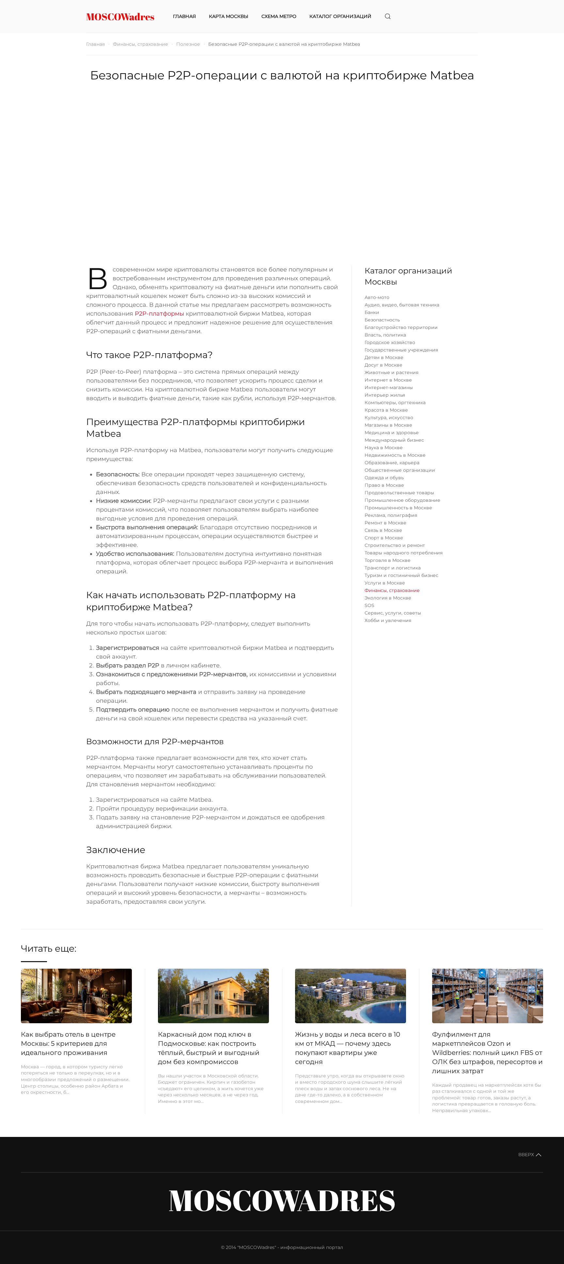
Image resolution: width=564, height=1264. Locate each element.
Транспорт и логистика (393, 568)
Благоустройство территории (401, 327)
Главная (184, 16)
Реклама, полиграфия (391, 515)
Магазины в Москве (388, 425)
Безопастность (382, 320)
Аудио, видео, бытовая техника (402, 305)
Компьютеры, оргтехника (395, 402)
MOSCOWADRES (282, 1200)
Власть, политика (385, 335)
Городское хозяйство (390, 342)
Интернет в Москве (388, 380)
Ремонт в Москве (385, 523)
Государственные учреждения (401, 350)
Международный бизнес (394, 440)
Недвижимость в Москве (395, 455)
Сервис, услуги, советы (393, 613)
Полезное (188, 44)
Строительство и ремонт (395, 545)
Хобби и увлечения (388, 620)
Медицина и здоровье (392, 432)
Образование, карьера (392, 463)
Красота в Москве (386, 410)
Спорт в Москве (384, 538)
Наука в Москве (384, 448)
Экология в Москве (388, 598)
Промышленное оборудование (402, 500)
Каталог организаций (340, 16)
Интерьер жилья (385, 395)
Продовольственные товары (399, 493)
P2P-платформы (159, 313)
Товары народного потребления (404, 553)
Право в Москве (384, 485)
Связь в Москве (383, 530)
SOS (369, 605)
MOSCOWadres (120, 16)
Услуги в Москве (385, 583)
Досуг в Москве (383, 365)
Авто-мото (377, 297)
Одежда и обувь (384, 478)
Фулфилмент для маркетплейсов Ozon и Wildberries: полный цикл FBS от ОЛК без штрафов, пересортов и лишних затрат (487, 1052)
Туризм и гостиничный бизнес (401, 575)
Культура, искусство (389, 417)
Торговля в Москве (388, 560)
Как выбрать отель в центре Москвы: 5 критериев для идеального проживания (68, 1043)
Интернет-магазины (389, 387)
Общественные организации (400, 470)
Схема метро (278, 16)
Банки (372, 312)
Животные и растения (391, 372)
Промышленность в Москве (398, 508)
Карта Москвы (228, 16)
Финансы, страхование (140, 44)
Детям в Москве (384, 357)
